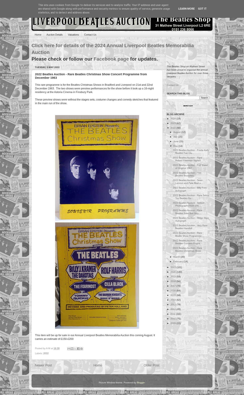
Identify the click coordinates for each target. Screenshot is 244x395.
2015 (173, 295)
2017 (173, 286)
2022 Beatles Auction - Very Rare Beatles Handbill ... (190, 227)
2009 (173, 323)
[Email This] (69, 348)
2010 (173, 318)
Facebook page (111, 59)
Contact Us (90, 34)
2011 (173, 314)
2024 (173, 118)
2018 (173, 281)
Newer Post (43, 365)
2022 (46, 353)
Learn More (186, 8)
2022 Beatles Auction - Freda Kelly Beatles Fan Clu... (191, 151)
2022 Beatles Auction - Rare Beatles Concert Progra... (187, 242)
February (178, 261)
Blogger (141, 382)
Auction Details (54, 34)
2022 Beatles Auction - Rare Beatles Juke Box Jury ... (187, 211)
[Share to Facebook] (78, 348)
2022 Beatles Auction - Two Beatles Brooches (187, 174)
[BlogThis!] (72, 348)
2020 (173, 272)
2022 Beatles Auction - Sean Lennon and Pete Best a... (188, 181)
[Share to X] (75, 348)
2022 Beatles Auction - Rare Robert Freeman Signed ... (188, 159)
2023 (173, 123)
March (177, 256)
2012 (173, 309)
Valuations (73, 34)
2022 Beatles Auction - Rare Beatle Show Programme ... (188, 234)
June (176, 141)
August (177, 132)
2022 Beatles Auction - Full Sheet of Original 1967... (190, 166)
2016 (173, 290)
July (175, 136)
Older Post (151, 365)
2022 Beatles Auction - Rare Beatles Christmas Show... (188, 249)
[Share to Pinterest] (81, 348)
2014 (173, 299)
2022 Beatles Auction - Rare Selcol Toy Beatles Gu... (191, 196)
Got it (202, 8)
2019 (173, 276)
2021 (173, 267)
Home (38, 34)
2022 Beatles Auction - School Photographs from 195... (188, 204)
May (175, 146)
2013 (173, 304)
